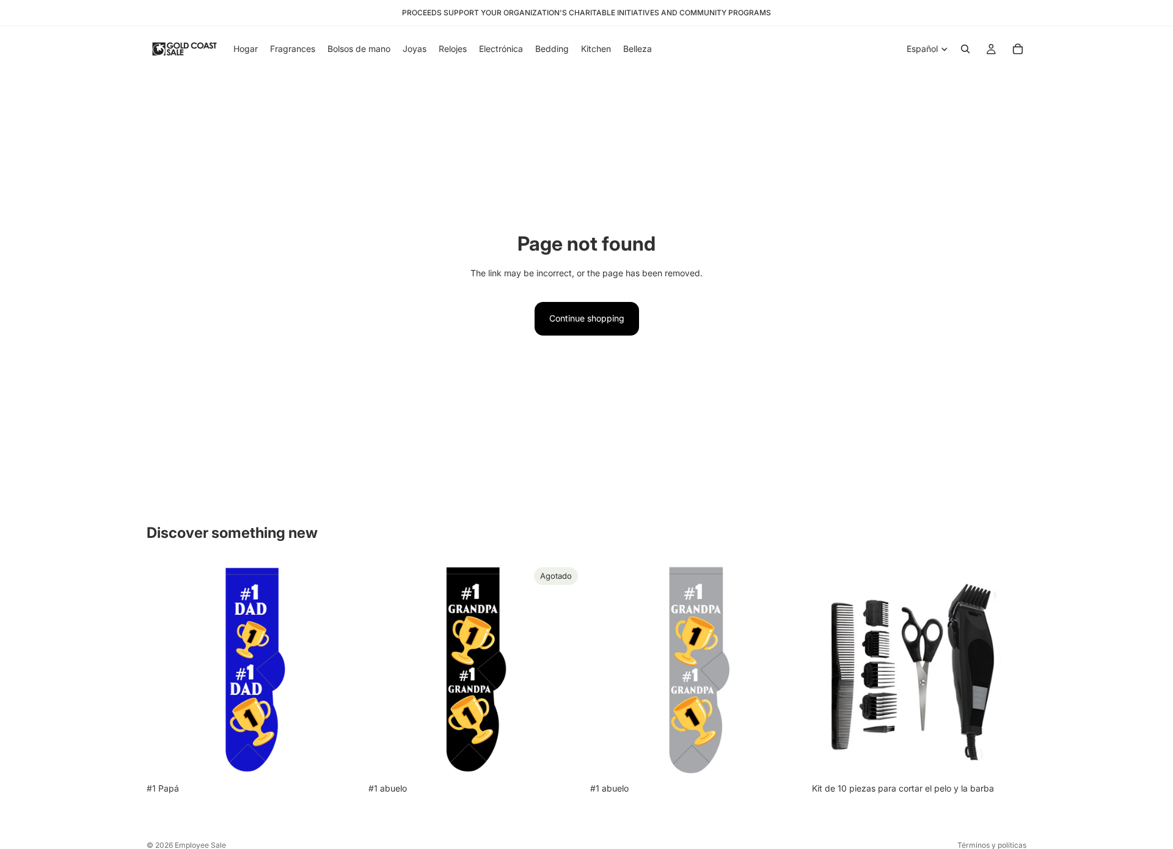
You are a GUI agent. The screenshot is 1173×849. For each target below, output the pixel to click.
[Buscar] (965, 48)
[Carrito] (1017, 48)
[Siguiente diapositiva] (1008, 669)
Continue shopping (586, 318)
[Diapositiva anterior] (830, 669)
